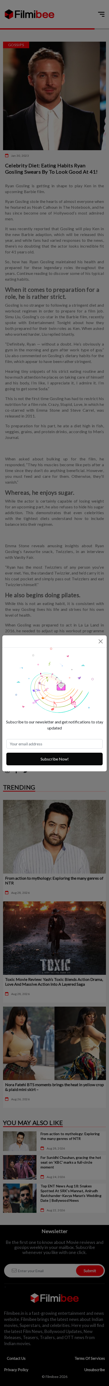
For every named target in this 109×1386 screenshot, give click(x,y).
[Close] (101, 641)
